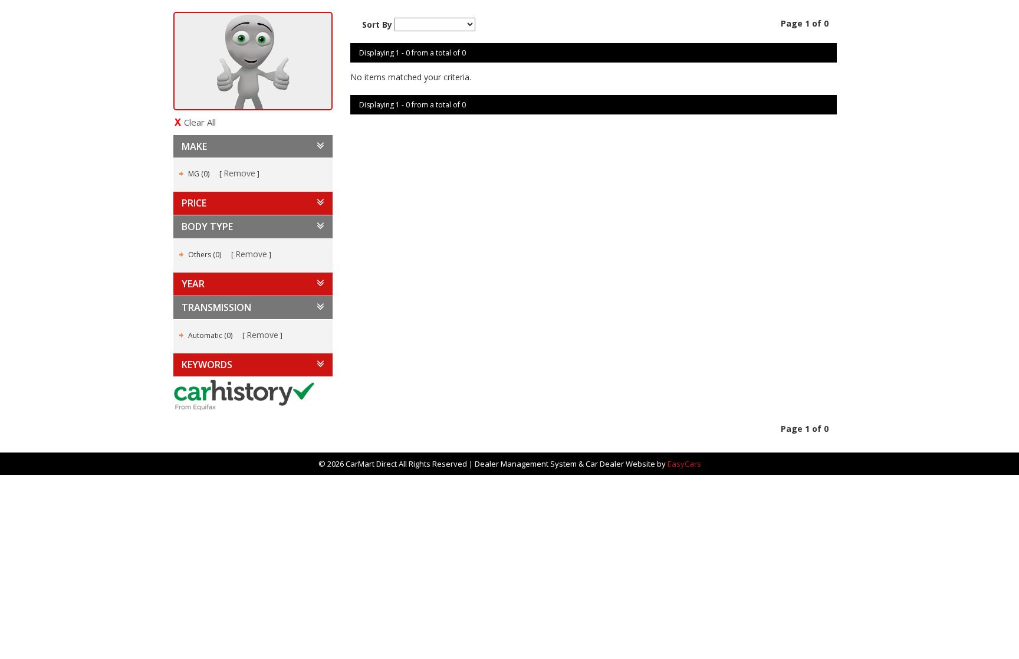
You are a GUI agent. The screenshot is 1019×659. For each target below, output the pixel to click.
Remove (239, 173)
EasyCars (684, 463)
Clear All (200, 122)
